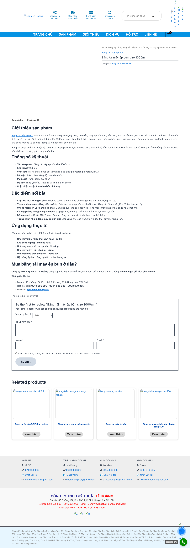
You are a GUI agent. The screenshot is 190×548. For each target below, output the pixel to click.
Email (100, 340)
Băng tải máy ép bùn (132, 47)
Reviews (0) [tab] (33, 120)
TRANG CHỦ (42, 34)
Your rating (23, 314)
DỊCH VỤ (112, 34)
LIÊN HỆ (151, 34)
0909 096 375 (73, 470)
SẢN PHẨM (67, 34)
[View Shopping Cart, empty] (168, 34)
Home (105, 47)
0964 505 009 (110, 470)
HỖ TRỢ (132, 34)
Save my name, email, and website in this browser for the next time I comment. (59, 353)
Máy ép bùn (115, 47)
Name (19, 340)
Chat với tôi (31, 474)
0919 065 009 (31, 470)
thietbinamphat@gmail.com (38, 479)
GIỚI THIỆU (91, 34)
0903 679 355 (147, 470)
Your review (23, 321)
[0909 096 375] (183, 542)
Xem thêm (31, 434)
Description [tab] (18, 120)
